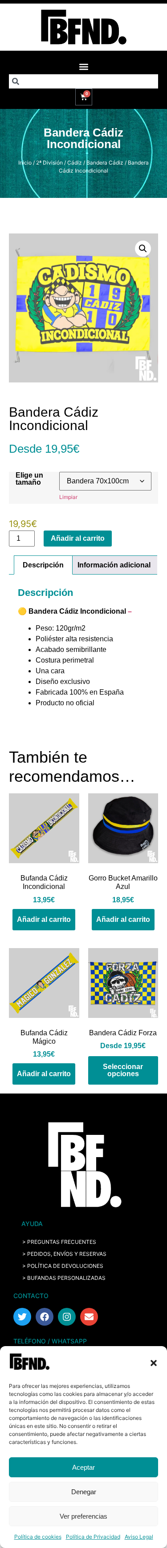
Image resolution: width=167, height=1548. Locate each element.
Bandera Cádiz (104, 162)
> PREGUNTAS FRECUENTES (59, 1241)
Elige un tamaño (29, 479)
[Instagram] (67, 1317)
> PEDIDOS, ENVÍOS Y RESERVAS (64, 1253)
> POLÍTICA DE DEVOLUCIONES (62, 1266)
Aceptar (83, 1467)
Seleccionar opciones (123, 1070)
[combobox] (83, 81)
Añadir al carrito (78, 538)
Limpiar (68, 497)
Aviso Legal (139, 1536)
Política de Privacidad (93, 1536)
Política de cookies (37, 1536)
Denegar (83, 1492)
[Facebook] (44, 1317)
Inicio (25, 162)
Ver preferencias (83, 1516)
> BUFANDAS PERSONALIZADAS (64, 1278)
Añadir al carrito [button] (44, 919)
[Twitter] (22, 1317)
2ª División (49, 162)
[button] (153, 1363)
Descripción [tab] (43, 565)
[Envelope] (89, 1317)
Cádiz (74, 162)
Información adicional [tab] (114, 565)
